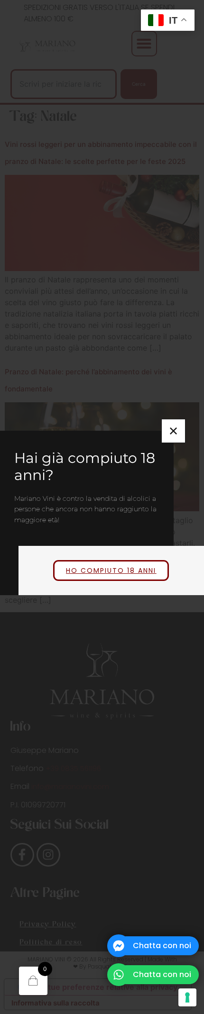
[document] (102, 507)
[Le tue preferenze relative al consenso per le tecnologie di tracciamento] (187, 997)
